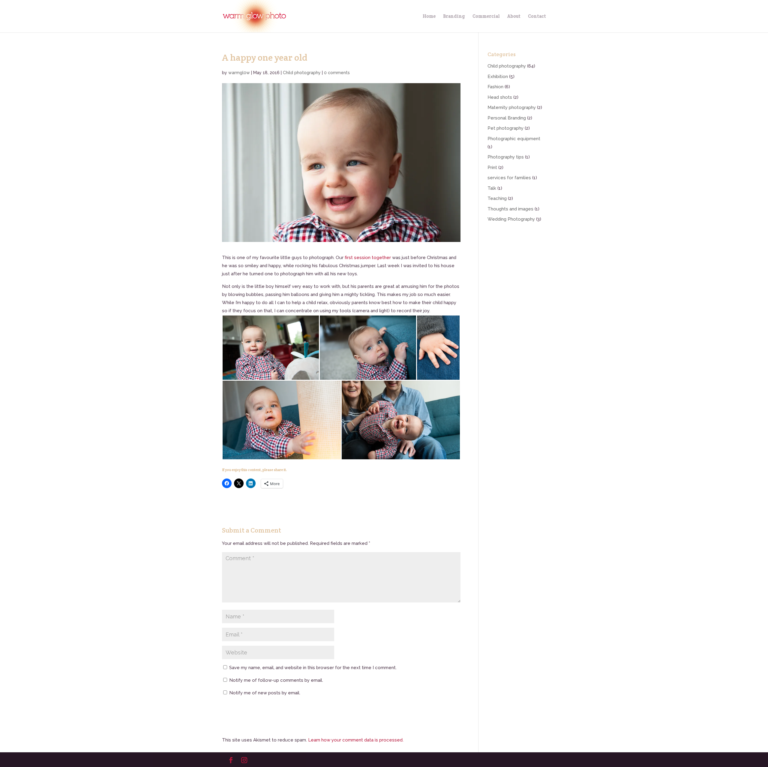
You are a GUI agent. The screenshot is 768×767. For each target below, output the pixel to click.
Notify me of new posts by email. (264, 693)
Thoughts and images (510, 209)
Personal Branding (507, 118)
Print (492, 167)
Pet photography (506, 128)
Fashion (495, 86)
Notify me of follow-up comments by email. (276, 680)
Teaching (497, 198)
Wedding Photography (511, 219)
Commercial (486, 16)
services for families (509, 177)
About (513, 16)
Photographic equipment (514, 138)
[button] (270, 347)
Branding (454, 16)
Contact (537, 16)
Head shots (500, 97)
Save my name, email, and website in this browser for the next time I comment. (313, 667)
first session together (368, 257)
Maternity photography (512, 107)
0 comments (337, 72)
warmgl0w (239, 72)
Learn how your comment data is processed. (356, 740)
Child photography (302, 72)
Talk (492, 188)
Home (429, 16)
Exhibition (498, 76)
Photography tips (506, 157)
